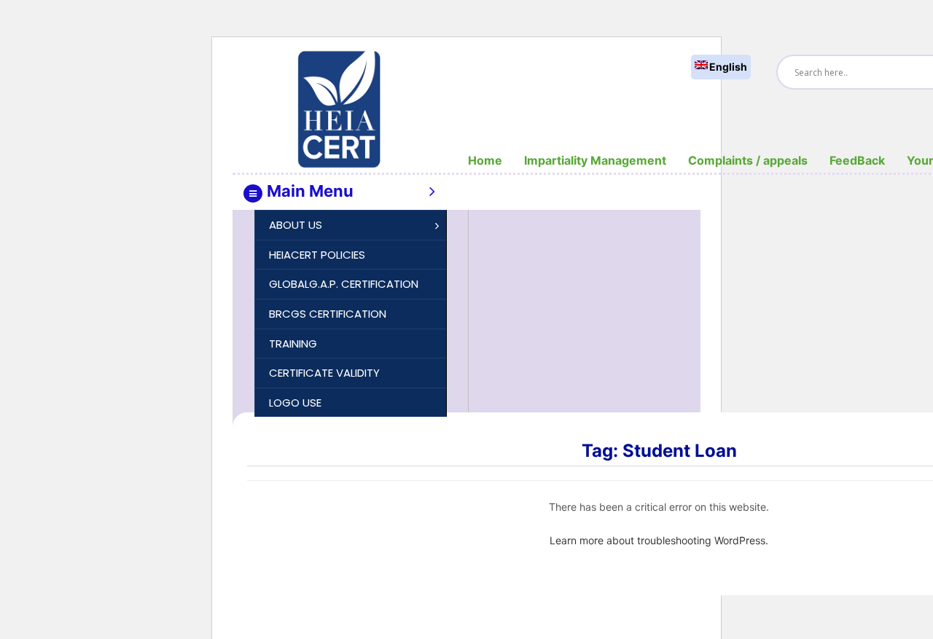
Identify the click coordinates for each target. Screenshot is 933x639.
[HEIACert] (339, 108)
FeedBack (857, 160)
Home (485, 160)
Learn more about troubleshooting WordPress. (659, 540)
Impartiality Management (595, 160)
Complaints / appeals (748, 160)
